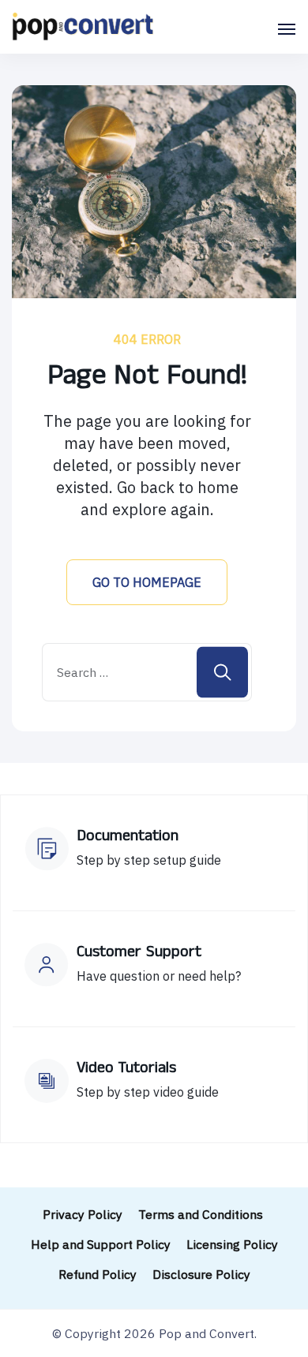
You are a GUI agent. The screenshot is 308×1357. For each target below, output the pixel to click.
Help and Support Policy (101, 1244)
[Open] (286, 29)
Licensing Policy (232, 1244)
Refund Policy (97, 1274)
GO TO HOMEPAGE (146, 582)
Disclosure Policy (201, 1274)
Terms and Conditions (202, 1214)
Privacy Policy (82, 1214)
